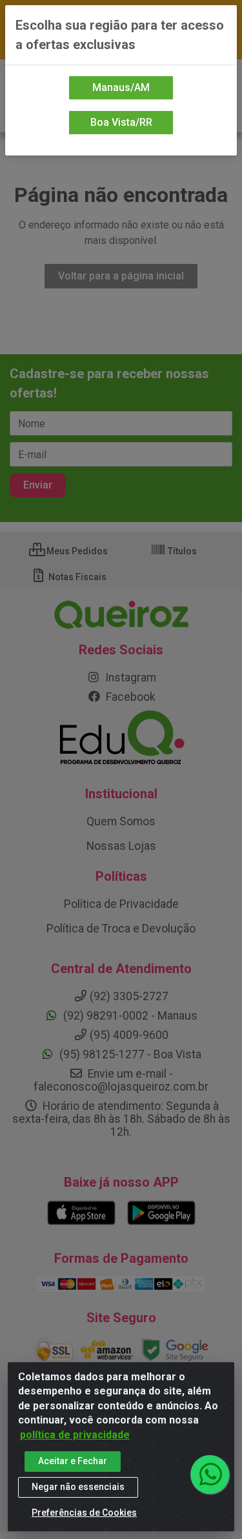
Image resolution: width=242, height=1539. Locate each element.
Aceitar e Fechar (72, 1461)
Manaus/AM (121, 87)
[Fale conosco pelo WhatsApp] (209, 1474)
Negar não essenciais (78, 1487)
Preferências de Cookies (84, 1512)
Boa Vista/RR (121, 122)
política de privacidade (75, 1435)
